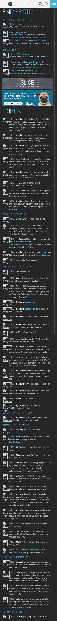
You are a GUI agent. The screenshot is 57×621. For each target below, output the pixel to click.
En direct (15, 11)
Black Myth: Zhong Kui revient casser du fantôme (29, 40)
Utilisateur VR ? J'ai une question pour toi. (26, 62)
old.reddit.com (31, 549)
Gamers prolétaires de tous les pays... (24, 70)
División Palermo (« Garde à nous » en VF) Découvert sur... (30, 56)
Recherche (40, 4)
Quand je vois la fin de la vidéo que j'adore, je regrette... (29, 43)
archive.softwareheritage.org (20, 244)
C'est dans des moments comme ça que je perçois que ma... (30, 73)
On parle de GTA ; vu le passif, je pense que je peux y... (28, 26)
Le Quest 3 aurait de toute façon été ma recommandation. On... (30, 65)
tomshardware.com (16, 442)
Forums (10, 50)
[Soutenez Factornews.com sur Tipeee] (27, 105)
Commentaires (17, 20)
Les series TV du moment (19, 54)
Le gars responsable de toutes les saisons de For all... (28, 35)
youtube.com (30, 302)
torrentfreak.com (43, 255)
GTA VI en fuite (15, 24)
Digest (38, 11)
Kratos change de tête (18, 32)
